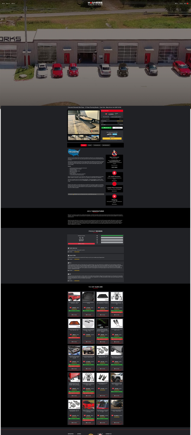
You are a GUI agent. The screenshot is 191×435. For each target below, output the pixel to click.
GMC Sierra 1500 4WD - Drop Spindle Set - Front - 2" (102, 357)
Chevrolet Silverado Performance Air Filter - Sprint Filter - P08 (74, 330)
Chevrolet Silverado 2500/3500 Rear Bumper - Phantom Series (88, 357)
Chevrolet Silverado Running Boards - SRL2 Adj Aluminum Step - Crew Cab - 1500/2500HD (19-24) (117, 357)
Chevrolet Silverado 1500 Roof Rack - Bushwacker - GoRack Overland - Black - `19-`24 (88, 330)
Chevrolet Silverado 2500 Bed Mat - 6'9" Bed (88, 303)
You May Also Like (97, 145)
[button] (98, 122)
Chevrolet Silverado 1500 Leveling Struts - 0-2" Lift (116, 330)
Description (83, 145)
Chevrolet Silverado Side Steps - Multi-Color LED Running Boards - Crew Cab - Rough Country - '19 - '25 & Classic (102, 330)
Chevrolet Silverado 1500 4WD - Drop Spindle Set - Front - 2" (74, 410)
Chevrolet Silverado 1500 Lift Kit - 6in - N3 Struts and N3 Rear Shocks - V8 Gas (117, 303)
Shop (4, 3)
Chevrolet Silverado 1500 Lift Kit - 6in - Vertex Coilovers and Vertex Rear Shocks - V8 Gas (88, 384)
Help (177, 3)
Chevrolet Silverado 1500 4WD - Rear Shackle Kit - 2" (102, 383)
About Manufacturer (106, 145)
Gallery (14, 3)
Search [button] (181, 3)
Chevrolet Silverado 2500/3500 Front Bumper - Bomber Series (117, 410)
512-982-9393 (85, 180)
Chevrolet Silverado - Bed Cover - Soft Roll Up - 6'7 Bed (74, 303)
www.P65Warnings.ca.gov (92, 194)
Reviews (89, 145)
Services (8, 3)
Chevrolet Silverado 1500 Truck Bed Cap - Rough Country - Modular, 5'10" (102, 411)
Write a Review (81, 243)
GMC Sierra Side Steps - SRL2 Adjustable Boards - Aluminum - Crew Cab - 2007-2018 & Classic (74, 384)
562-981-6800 (93, 180)
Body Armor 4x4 (120, 122)
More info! (121, 118)
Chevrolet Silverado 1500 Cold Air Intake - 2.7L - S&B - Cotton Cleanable (74, 357)
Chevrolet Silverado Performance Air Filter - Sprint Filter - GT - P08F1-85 (102, 303)
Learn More (115, 134)
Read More (114, 191)
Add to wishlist (117, 127)
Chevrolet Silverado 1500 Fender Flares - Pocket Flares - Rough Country (117, 384)
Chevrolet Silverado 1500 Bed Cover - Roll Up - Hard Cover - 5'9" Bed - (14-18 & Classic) (88, 411)
